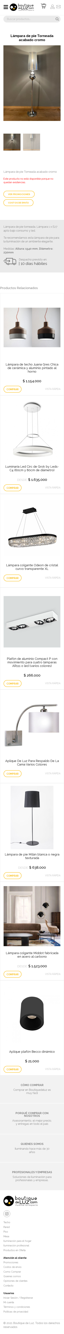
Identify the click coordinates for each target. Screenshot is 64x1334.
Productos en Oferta (14, 1250)
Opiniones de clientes (15, 1281)
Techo (6, 1222)
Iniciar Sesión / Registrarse (18, 1297)
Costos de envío (18, 202)
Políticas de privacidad (15, 1311)
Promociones (10, 1262)
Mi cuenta (8, 1302)
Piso (5, 1231)
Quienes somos (12, 1276)
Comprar (12, 389)
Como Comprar (12, 1271)
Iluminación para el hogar (17, 1241)
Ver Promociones (19, 194)
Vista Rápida (52, 389)
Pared (6, 1227)
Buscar (57, 19)
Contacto (8, 1285)
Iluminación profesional (16, 1245)
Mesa (6, 1236)
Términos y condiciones (16, 1307)
